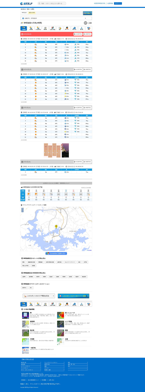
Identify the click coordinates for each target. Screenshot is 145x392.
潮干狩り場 (46, 364)
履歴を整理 (32, 12)
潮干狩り (24, 287)
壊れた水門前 (25, 265)
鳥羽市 (37, 276)
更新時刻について (64, 183)
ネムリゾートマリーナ (70, 262)
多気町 (70, 276)
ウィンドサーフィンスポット (50, 362)
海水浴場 (23, 364)
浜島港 (33, 265)
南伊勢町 (31, 276)
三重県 (32, 9)
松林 (79, 262)
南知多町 (84, 276)
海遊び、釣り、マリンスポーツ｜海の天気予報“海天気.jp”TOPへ (40, 384)
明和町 (64, 276)
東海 (28, 9)
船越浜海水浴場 (31, 262)
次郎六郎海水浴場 (50, 262)
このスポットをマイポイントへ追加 (74, 296)
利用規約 (23, 380)
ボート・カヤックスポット (27, 369)
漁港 (45, 366)
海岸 (69, 362)
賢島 (23, 262)
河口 (69, 366)
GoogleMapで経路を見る (57, 253)
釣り (31, 287)
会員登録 (110, 3)
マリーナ (46, 368)
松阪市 (77, 276)
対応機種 (44, 380)
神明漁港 (24, 12)
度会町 (51, 276)
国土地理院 (90, 250)
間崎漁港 (40, 262)
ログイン (118, 3)
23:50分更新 (24, 63)
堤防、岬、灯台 (71, 364)
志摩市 (23, 276)
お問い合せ (51, 380)
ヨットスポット (24, 368)
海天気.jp (23, 9)
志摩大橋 (59, 262)
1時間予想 (88, 34)
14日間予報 (79, 34)
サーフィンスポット (25, 366)
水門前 (85, 262)
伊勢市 (44, 276)
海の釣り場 (23, 362)
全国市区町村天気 (99, 3)
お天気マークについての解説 (50, 183)
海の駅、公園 (47, 369)
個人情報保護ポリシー (33, 380)
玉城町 (57, 276)
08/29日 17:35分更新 (86, 187)
